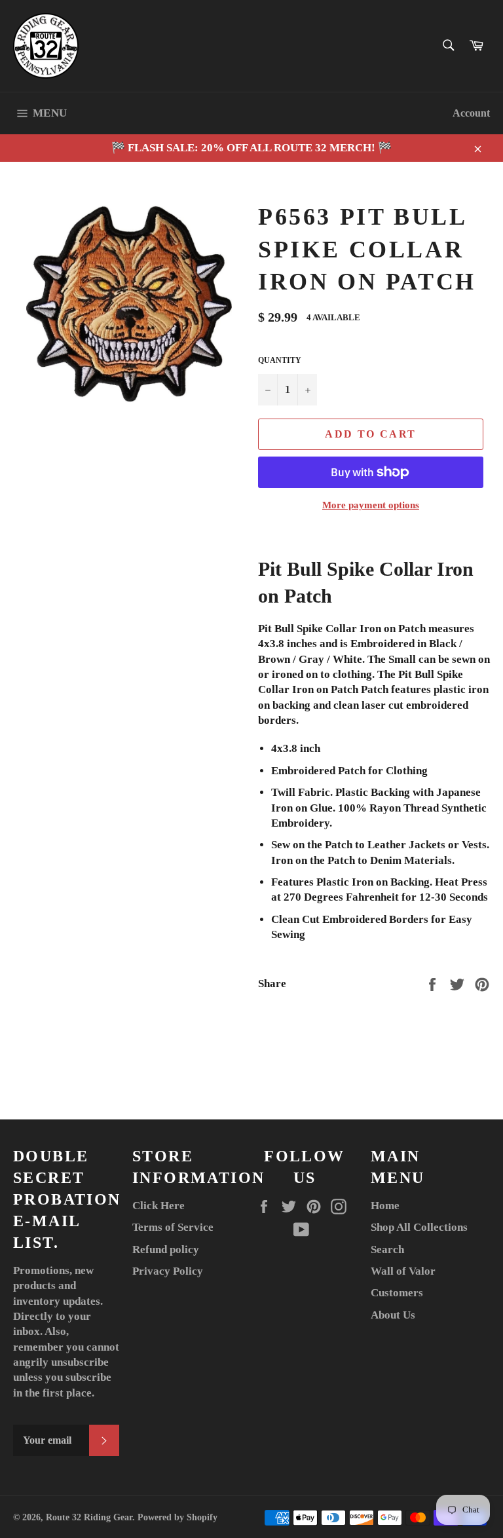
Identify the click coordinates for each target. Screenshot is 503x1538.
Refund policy (165, 1249)
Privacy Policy (167, 1271)
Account (471, 113)
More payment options (370, 505)
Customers (397, 1292)
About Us (393, 1315)
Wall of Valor (403, 1271)
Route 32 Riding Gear (89, 1517)
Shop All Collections (419, 1227)
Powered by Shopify (177, 1517)
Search (387, 1249)
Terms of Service (173, 1227)
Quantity (279, 360)
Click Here (158, 1205)
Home (385, 1205)
